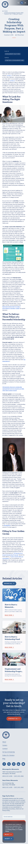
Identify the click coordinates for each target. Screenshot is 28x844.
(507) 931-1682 (19, 776)
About (4, 742)
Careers (4, 745)
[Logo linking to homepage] (5, 3)
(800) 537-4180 (7, 776)
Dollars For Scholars (8, 755)
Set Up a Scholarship (8, 752)
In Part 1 (9, 75)
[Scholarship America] (6, 736)
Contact (5, 748)
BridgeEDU (7, 525)
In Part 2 (12, 80)
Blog (3, 758)
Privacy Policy (12, 829)
